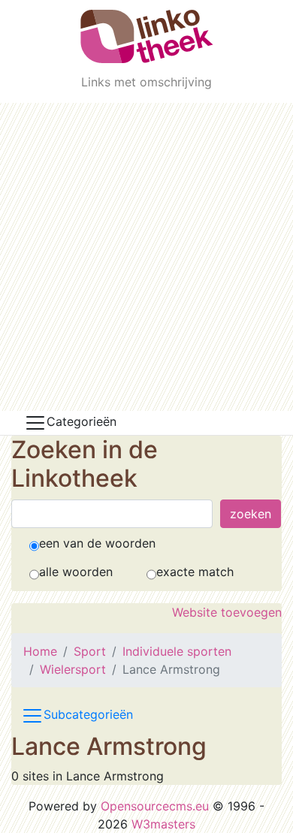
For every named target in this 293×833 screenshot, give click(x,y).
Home (40, 651)
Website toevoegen (227, 612)
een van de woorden (97, 543)
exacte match (195, 571)
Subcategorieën (88, 714)
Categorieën (81, 421)
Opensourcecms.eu (155, 805)
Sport (90, 651)
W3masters (163, 823)
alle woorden (76, 571)
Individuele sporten (176, 651)
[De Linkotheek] (146, 36)
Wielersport (73, 669)
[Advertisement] (146, 256)
